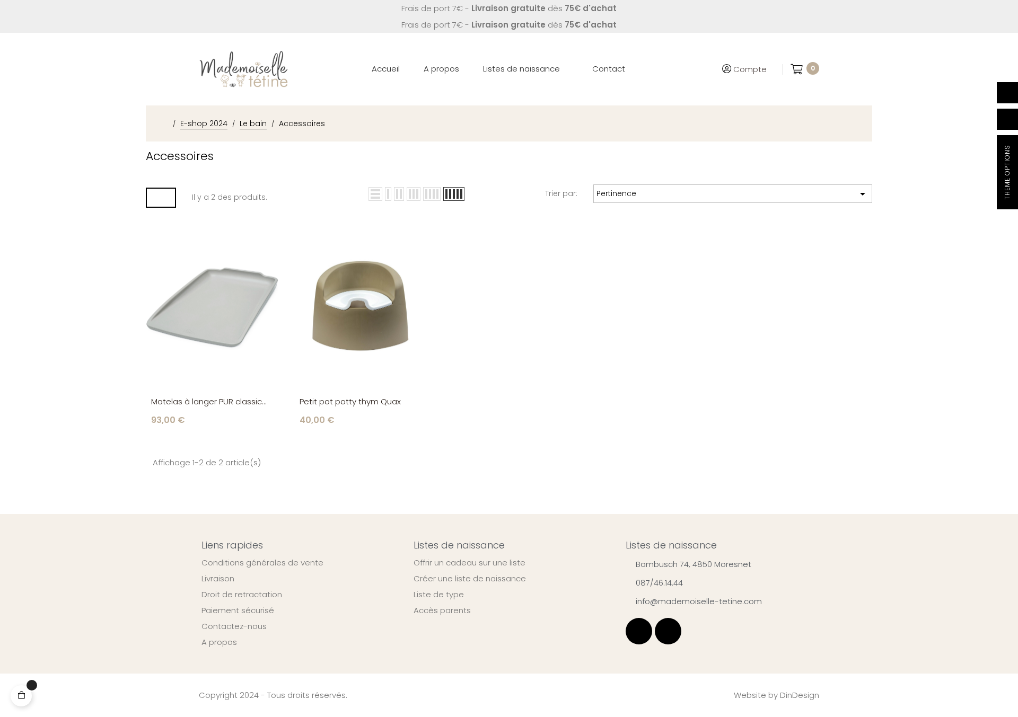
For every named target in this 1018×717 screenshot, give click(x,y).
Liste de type (439, 594)
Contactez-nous (234, 626)
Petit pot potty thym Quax (350, 401)
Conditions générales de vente (262, 563)
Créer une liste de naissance (470, 578)
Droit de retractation (241, 594)
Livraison (217, 578)
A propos (219, 642)
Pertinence (732, 194)
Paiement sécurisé (237, 610)
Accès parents (442, 610)
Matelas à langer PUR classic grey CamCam (206, 402)
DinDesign (799, 695)
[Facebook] (639, 631)
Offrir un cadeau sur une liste (469, 563)
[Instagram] (668, 631)
